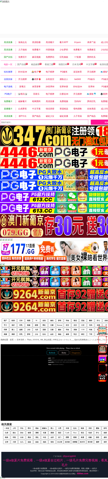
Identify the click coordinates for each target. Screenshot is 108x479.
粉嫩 (90, 437)
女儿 (21, 442)
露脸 (97, 428)
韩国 (28, 320)
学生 (21, 428)
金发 (51, 334)
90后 (44, 437)
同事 (5, 330)
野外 (29, 428)
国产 (5, 320)
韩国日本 (63, 64)
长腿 (44, 433)
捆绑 (97, 442)
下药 (90, 334)
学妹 (67, 320)
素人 (13, 330)
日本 (21, 320)
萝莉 (59, 320)
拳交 (82, 334)
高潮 (52, 433)
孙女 (21, 433)
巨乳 (21, 325)
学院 (14, 437)
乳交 (75, 334)
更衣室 (90, 442)
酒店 (59, 433)
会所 (52, 437)
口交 (82, 325)
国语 (97, 437)
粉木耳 (82, 442)
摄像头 (44, 428)
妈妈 (44, 442)
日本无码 (76, 64)
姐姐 (29, 442)
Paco (75, 433)
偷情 (67, 334)
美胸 (75, 330)
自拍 (44, 320)
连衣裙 (67, 442)
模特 (90, 320)
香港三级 (49, 64)
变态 (82, 433)
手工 (5, 325)
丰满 (67, 428)
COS (83, 330)
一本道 (6, 428)
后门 (59, 437)
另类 (90, 428)
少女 (36, 334)
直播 (44, 330)
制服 (28, 325)
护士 (98, 320)
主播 (51, 325)
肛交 (67, 325)
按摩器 (75, 442)
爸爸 (52, 442)
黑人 (52, 428)
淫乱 (37, 437)
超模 (21, 330)
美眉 (82, 437)
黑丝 (29, 437)
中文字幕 (90, 64)
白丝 (21, 437)
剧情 (36, 325)
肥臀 (67, 437)
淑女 (14, 433)
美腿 (5, 334)
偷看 (29, 433)
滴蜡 (37, 433)
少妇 (28, 330)
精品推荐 (35, 64)
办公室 (59, 442)
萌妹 (37, 428)
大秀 (59, 428)
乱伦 (44, 334)
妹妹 (37, 442)
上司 (14, 428)
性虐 (90, 433)
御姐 (59, 334)
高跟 (13, 334)
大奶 (36, 330)
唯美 (82, 428)
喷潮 (75, 437)
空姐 (82, 320)
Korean (59, 325)
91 (36, 320)
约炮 (90, 330)
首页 (12, 339)
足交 (75, 325)
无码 (90, 325)
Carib (67, 433)
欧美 (13, 320)
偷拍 (51, 320)
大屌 (14, 442)
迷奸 (13, 325)
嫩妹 (59, 330)
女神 (6, 442)
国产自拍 (21, 64)
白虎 (6, 433)
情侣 (75, 320)
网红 (44, 325)
